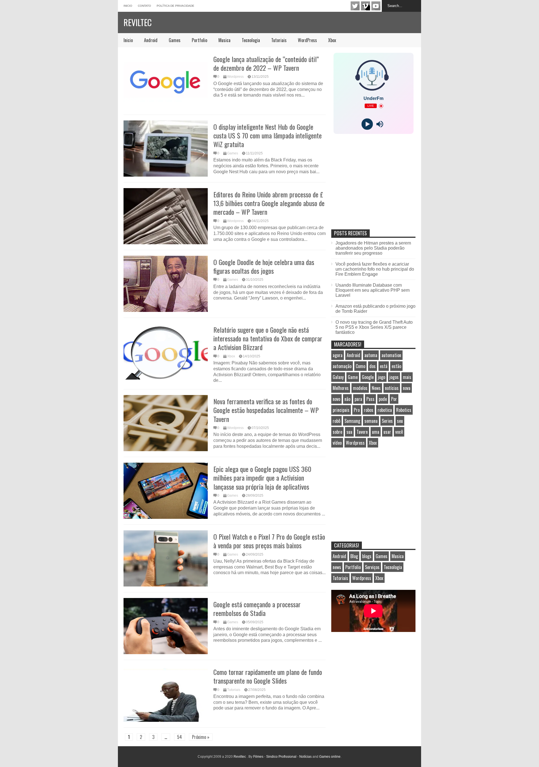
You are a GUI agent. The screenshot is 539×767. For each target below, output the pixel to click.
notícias (392, 388)
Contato (144, 5)
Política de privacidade (175, 5)
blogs (366, 556)
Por (394, 399)
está (383, 366)
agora (337, 355)
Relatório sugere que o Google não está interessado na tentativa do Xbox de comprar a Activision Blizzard (267, 338)
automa (370, 355)
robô (336, 420)
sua (349, 431)
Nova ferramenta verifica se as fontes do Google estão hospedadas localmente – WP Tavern (266, 410)
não (347, 399)
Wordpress (235, 77)
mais (407, 377)
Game (353, 377)
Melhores (341, 388)
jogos (394, 377)
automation (391, 355)
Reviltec (138, 22)
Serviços (372, 567)
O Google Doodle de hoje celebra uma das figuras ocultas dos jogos (263, 266)
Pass (370, 399)
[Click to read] (166, 81)
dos (372, 366)
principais (341, 410)
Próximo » (200, 737)
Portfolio (199, 40)
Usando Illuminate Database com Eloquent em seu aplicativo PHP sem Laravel (372, 290)
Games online (330, 757)
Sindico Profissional (281, 757)
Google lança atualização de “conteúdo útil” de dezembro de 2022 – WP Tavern (266, 63)
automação (342, 366)
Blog (354, 556)
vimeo (365, 5)
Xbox (332, 40)
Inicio (128, 5)
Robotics (403, 410)
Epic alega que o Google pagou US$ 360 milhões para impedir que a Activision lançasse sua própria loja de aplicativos (262, 477)
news (337, 567)
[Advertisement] (373, 187)
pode (383, 399)
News (376, 388)
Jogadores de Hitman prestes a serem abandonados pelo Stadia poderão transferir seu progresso (373, 248)
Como (360, 366)
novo (336, 399)
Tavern (362, 431)
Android (150, 40)
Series (387, 420)
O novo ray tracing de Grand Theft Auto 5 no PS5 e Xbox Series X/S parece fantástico (374, 327)
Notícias (305, 757)
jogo (381, 377)
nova (406, 388)
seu (400, 420)
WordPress (307, 40)
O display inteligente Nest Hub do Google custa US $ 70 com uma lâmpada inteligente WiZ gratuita (267, 135)
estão (396, 366)
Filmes (258, 757)
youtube (375, 5)
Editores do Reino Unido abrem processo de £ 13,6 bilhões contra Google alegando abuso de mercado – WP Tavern (269, 203)
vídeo (337, 442)
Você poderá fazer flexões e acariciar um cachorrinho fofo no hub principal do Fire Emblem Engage (374, 269)
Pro (357, 410)
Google (368, 377)
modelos (360, 388)
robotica (385, 410)
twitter (355, 5)
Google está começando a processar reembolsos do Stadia (257, 608)
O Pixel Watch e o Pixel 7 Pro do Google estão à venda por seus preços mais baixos (269, 540)
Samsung (352, 420)
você (399, 431)
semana (371, 420)
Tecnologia (251, 40)
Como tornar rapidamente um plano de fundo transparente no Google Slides (267, 676)
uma (375, 431)
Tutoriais (279, 40)
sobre (337, 431)
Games (175, 40)
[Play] (367, 124)
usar (387, 431)
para (358, 399)
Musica (224, 40)
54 (179, 737)
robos (368, 410)
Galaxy (338, 377)
